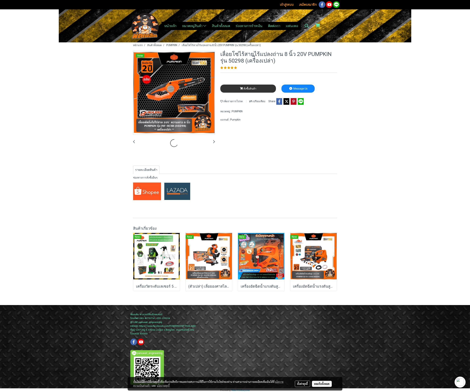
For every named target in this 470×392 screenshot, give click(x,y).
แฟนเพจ (292, 26)
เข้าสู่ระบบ (287, 4)
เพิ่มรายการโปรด (233, 101)
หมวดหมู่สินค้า (192, 26)
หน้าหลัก (170, 26)
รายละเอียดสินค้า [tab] (146, 170)
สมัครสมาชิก (308, 4)
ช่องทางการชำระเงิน (249, 26)
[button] (307, 25)
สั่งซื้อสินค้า (249, 88)
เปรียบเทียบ (258, 101)
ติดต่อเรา (274, 26)
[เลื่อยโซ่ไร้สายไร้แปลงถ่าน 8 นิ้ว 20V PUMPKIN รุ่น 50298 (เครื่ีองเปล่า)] (174, 93)
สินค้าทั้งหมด (221, 26)
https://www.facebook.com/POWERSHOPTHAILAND (167, 326)
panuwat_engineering (150, 322)
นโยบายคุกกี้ (163, 385)
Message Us (300, 88)
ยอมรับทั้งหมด (322, 383)
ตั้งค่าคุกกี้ (302, 383)
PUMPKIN (237, 111)
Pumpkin (235, 119)
